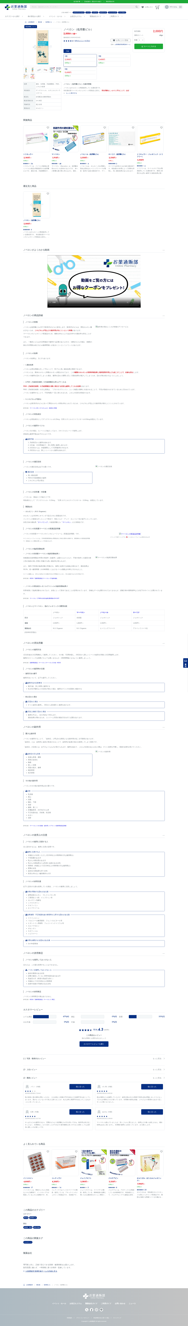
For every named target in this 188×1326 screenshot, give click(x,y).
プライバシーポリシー (82, 1318)
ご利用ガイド (114, 16)
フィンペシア (113, 12)
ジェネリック (28, 1242)
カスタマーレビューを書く (94, 1044)
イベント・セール (55, 16)
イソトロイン (28, 1178)
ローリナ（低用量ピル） (117, 154)
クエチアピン (113, 1178)
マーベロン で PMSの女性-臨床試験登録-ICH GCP (44, 598)
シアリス (95, 12)
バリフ (88, 12)
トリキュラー (28, 154)
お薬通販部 (31, 22)
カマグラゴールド (78, 12)
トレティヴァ (56, 1178)
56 (32, 163)
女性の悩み (37, 1227)
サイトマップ (117, 1318)
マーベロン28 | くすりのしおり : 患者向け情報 (43, 408)
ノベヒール (104, 612)
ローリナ (136, 612)
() (82, 41)
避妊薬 (40, 22)
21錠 (67, 51)
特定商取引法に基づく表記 (101, 1318)
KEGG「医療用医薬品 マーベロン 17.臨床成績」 (44, 578)
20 (145, 1190)
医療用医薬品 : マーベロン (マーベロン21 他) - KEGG (45, 662)
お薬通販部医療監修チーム (122, 44)
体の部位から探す (34, 16)
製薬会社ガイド (95, 16)
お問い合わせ (120, 1303)
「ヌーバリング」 (42, 522)
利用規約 (69, 1318)
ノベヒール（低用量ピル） (90, 154)
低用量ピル (48, 22)
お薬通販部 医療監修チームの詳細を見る (41, 1271)
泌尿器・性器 (28, 1227)
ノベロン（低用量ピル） (32, 220)
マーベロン (56, 154)
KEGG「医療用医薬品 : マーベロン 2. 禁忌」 (43, 999)
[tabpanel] (42, 47)
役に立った (80, 1087)
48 (60, 163)
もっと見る (157, 1058)
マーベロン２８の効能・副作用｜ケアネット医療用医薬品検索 (48, 825)
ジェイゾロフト (85, 1178)
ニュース (132, 1303)
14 (60, 1187)
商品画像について (30, 26)
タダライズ (103, 12)
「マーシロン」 (66, 522)
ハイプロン (122, 12)
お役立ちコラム (76, 16)
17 (32, 1187)
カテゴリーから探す (12, 16)
